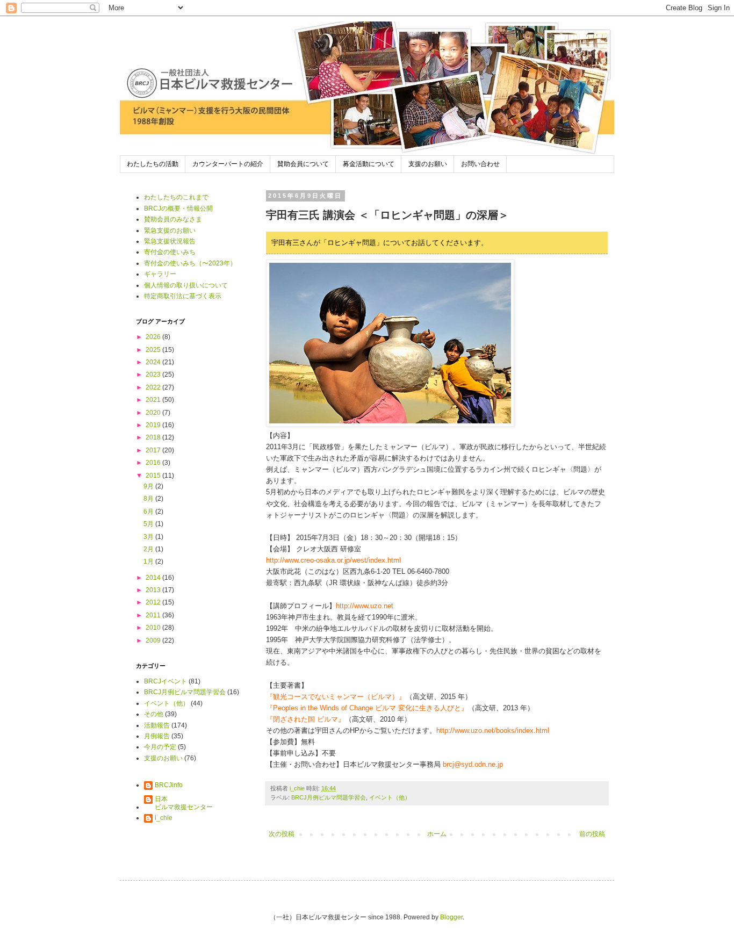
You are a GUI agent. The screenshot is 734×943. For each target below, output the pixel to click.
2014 (154, 577)
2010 (154, 627)
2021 (154, 400)
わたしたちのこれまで (176, 197)
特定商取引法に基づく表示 (182, 296)
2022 (154, 387)
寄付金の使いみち (170, 252)
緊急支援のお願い (170, 230)
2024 (154, 362)
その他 (153, 714)
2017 (154, 450)
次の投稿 (281, 834)
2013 (154, 590)
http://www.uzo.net (364, 606)
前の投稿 (592, 834)
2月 (149, 549)
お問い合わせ (480, 164)
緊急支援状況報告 (170, 241)
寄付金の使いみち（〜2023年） (190, 263)
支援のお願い (427, 164)
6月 (149, 511)
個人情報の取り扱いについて (186, 285)
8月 (149, 498)
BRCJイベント (165, 681)
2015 (154, 475)
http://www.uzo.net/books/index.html (492, 730)
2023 (154, 374)
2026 (154, 337)
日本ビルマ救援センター (184, 802)
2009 (154, 640)
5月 (149, 524)
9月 (149, 486)
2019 (154, 425)
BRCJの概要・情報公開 (178, 208)
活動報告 (157, 725)
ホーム (437, 834)
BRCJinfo (169, 785)
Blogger (451, 917)
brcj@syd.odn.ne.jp (473, 764)
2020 (154, 412)
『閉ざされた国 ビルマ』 (305, 719)
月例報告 (157, 736)
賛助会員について (303, 164)
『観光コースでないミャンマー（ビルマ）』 (336, 697)
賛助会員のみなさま (173, 219)
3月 (149, 537)
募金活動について (368, 164)
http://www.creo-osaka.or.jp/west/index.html (333, 560)
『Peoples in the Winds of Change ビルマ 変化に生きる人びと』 (367, 708)
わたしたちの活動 (152, 164)
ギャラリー (160, 274)
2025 (154, 350)
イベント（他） (390, 797)
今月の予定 (160, 747)
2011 (154, 615)
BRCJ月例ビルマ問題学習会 (328, 797)
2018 (154, 437)
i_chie (163, 818)
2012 (154, 602)
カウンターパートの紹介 (227, 164)
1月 (149, 561)
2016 (154, 462)
